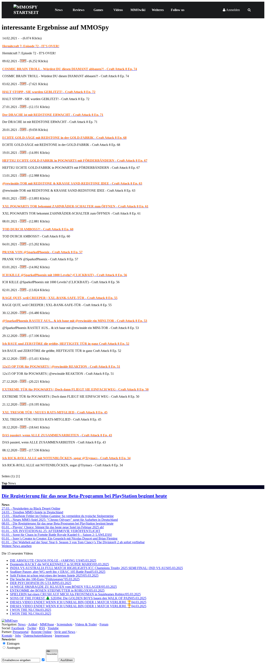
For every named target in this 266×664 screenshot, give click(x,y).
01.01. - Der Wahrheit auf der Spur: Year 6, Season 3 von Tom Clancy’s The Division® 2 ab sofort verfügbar (73, 542)
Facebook (17, 628)
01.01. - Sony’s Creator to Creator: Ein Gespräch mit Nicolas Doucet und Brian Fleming (59, 538)
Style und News (64, 632)
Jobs (18, 635)
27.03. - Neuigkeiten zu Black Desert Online (31, 508)
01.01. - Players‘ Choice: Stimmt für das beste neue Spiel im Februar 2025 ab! (53, 527)
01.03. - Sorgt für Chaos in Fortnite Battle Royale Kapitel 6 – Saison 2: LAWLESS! (57, 534)
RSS (42, 628)
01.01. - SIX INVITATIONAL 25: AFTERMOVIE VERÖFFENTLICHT (51, 531)
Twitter (31, 628)
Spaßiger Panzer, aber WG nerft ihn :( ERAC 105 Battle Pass (57, 571)
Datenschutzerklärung (37, 635)
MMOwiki (138, 10)
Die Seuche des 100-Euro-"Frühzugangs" (45, 579)
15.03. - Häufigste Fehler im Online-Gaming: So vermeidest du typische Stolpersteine (58, 516)
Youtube (53, 628)
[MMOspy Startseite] (10, 620)
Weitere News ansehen (17, 546)
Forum (104, 624)
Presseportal (20, 632)
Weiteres (158, 10)
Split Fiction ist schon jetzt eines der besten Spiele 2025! (54, 575)
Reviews (78, 10)
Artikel (32, 624)
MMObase (47, 624)
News (59, 10)
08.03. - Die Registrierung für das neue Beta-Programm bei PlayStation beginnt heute (57, 523)
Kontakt (7, 635)
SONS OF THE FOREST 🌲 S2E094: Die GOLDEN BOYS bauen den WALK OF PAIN (78, 598)
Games (98, 10)
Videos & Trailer (86, 624)
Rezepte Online (41, 632)
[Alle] (52, 651)
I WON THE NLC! (30, 610)
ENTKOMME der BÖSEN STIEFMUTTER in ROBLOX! (57, 590)
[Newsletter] (52, 654)
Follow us (177, 10)
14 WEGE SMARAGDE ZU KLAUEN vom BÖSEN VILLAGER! (63, 586)
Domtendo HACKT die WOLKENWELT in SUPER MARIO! (59, 564)
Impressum (62, 635)
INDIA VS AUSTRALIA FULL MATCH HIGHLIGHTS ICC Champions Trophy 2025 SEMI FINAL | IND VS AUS (96, 568)
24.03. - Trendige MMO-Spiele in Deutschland (32, 512)
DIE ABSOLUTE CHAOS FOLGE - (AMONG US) (53, 560)
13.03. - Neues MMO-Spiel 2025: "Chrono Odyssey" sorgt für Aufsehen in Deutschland (60, 519)
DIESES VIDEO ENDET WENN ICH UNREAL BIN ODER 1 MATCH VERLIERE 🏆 (78, 602)
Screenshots (64, 624)
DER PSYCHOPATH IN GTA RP (40, 583)
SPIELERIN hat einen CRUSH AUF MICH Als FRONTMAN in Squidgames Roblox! (75, 594)
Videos (118, 10)
